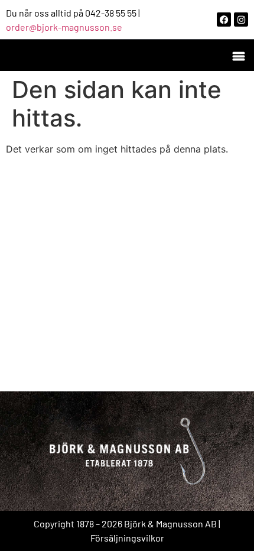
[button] (238, 55)
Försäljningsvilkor (127, 537)
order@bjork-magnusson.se (64, 27)
